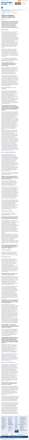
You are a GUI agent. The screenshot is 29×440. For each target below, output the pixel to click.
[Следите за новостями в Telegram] (4, 0)
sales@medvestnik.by (18, 429)
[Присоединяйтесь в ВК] (2, 0)
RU (6, 0)
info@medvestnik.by (17, 424)
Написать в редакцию (16, 431)
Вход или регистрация (24, 3)
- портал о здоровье (23, 425)
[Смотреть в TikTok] (11, 430)
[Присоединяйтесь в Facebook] (9, 430)
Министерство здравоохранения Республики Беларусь (23, 422)
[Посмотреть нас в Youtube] (3, 0)
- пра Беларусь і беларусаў (23, 430)
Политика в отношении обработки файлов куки (4, 434)
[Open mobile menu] (2, 7)
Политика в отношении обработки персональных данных (22, 434)
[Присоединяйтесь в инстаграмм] (1, 0)
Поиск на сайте (18, 3)
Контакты (9, 418)
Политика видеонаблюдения (13, 434)
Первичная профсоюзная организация (10, 422)
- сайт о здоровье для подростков (23, 427)
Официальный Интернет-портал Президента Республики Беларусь (23, 419)
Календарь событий (24, 0)
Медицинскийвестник (6, 3)
